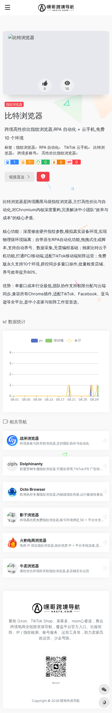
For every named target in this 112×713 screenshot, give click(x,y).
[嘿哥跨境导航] (56, 7)
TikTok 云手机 (76, 147)
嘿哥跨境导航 (70, 701)
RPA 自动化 (49, 147)
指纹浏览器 (14, 104)
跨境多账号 (26, 153)
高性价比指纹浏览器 (59, 153)
